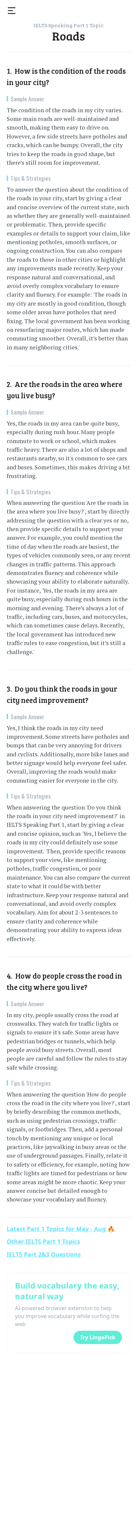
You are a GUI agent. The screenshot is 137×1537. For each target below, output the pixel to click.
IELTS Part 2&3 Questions (44, 1254)
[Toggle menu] (12, 11)
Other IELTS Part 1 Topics (43, 1241)
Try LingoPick (97, 1337)
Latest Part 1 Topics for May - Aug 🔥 (61, 1229)
